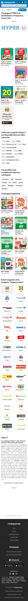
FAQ (14, 528)
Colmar (16, 141)
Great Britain (9, 580)
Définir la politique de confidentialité (14, 591)
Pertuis (18, 154)
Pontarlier (7, 154)
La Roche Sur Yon (9, 144)
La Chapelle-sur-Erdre (10, 160)
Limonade (4, 188)
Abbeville (7, 150)
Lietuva (18, 580)
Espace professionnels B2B (14, 554)
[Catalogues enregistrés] (19, 2)
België (22, 577)
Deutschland (15, 579)
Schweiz (8, 579)
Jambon (21, 182)
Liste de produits (14, 540)
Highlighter (11, 185)
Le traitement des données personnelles (14, 597)
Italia (14, 580)
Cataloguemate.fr (18, 587)
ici (14, 467)
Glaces (4, 185)
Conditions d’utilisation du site (14, 594)
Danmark (21, 579)
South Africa (13, 582)
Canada (4, 579)
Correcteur (18, 179)
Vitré (5, 163)
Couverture (19, 185)
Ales (22, 144)
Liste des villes (14, 537)
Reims (6, 141)
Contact (14, 531)
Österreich (11, 577)
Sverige (8, 582)
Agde (17, 150)
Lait (10, 182)
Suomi (3, 580)
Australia (17, 577)
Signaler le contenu (14, 534)
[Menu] (25, 2)
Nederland (23, 580)
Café (12, 179)
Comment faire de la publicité (14, 551)
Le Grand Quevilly (9, 147)
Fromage (4, 182)
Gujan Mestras (8, 157)
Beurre (15, 182)
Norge (3, 582)
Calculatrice (5, 179)
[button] (22, 2)
